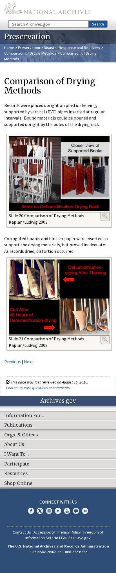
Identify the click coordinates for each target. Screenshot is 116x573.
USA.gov (84, 537)
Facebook (31, 510)
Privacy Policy (69, 532)
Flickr (85, 510)
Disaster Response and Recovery (72, 47)
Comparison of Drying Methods (30, 53)
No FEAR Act (64, 537)
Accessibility (44, 532)
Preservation (29, 47)
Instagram (49, 510)
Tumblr (58, 510)
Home (9, 47)
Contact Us (22, 532)
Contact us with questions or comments (38, 387)
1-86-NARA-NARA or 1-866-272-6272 (58, 551)
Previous (12, 361)
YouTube (67, 510)
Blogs (76, 510)
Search (98, 24)
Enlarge (105, 216)
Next (28, 361)
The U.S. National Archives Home (47, 10)
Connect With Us (58, 502)
